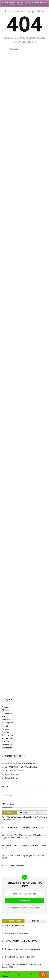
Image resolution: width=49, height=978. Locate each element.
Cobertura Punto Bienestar (17, 933)
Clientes (5, 710)
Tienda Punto (8, 745)
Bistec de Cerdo (11, 774)
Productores (7, 735)
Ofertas (5, 732)
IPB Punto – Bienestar (14, 770)
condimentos (7, 713)
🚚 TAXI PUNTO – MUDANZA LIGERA (21, 767)
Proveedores (7, 738)
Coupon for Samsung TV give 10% (21, 855)
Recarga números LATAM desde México (22, 763)
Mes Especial (7, 723)
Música (5, 726)
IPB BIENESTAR (8, 719)
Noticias (5, 729)
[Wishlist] (18, 974)
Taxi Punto (6, 741)
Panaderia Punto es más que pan (19, 957)
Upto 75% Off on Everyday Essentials (23, 845)
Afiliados (6, 707)
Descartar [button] (34, 5)
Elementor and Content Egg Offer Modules (25, 827)
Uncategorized (8, 748)
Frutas (5, 716)
